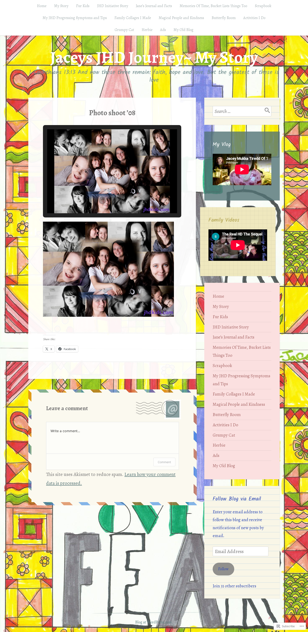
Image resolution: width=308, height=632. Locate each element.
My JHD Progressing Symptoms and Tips (75, 17)
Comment (164, 462)
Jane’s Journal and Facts (154, 5)
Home (42, 5)
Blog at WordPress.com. (154, 622)
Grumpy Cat (124, 29)
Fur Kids (82, 5)
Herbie (147, 29)
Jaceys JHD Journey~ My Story (154, 57)
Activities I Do (254, 17)
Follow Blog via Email (237, 499)
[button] (102, 200)
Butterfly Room (224, 17)
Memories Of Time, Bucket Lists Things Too (213, 5)
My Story (61, 5)
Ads (163, 29)
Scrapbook (263, 5)
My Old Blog (183, 29)
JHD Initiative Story (112, 5)
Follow (223, 568)
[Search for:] (242, 111)
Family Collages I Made (132, 17)
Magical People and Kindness (181, 17)
